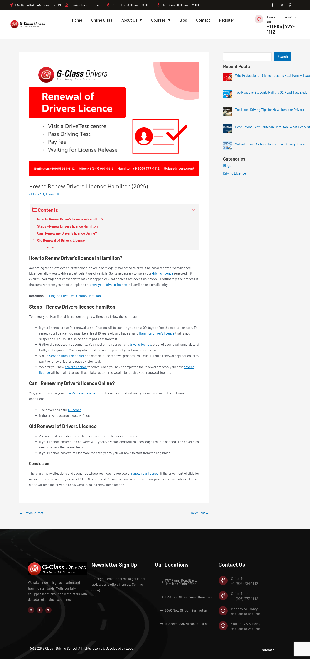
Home (77, 19)
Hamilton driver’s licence (156, 333)
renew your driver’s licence (108, 285)
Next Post (200, 513)
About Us (129, 19)
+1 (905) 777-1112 (281, 28)
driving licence (162, 273)
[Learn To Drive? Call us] (259, 19)
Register (226, 19)
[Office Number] (223, 580)
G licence (74, 410)
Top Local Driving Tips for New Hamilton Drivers (269, 110)
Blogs (35, 194)
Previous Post (31, 513)
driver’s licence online (80, 393)
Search (282, 56)
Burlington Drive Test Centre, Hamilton (73, 296)
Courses (158, 19)
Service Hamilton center (66, 356)
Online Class (101, 19)
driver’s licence (140, 344)
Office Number (242, 578)
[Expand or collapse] (194, 210)
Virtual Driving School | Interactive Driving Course (270, 144)
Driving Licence (234, 173)
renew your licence (145, 473)
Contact (203, 19)
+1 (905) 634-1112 (244, 584)
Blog (183, 19)
